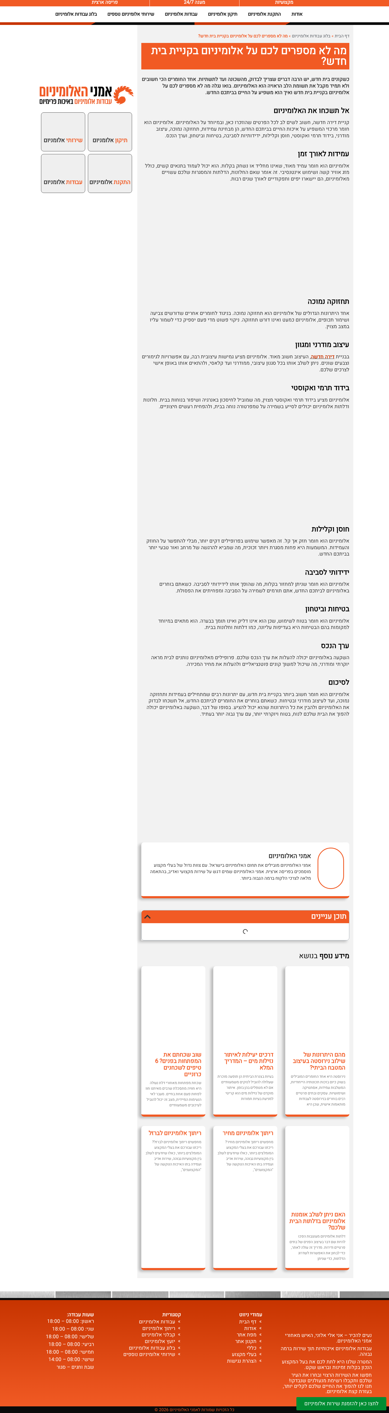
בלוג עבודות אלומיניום (76, 14)
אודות (297, 14)
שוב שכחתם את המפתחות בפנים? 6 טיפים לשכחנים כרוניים (178, 1064)
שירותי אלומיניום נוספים (130, 14)
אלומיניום (109, 182)
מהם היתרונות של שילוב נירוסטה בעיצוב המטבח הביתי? (319, 1061)
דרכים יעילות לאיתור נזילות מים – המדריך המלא (248, 1061)
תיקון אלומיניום (222, 14)
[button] (147, 917)
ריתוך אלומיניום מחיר (248, 1133)
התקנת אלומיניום (264, 14)
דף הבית (342, 36)
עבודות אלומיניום (181, 14)
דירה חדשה (322, 356)
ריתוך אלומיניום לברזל (175, 1133)
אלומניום (110, 140)
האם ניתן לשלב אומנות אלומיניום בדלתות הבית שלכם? (317, 1221)
